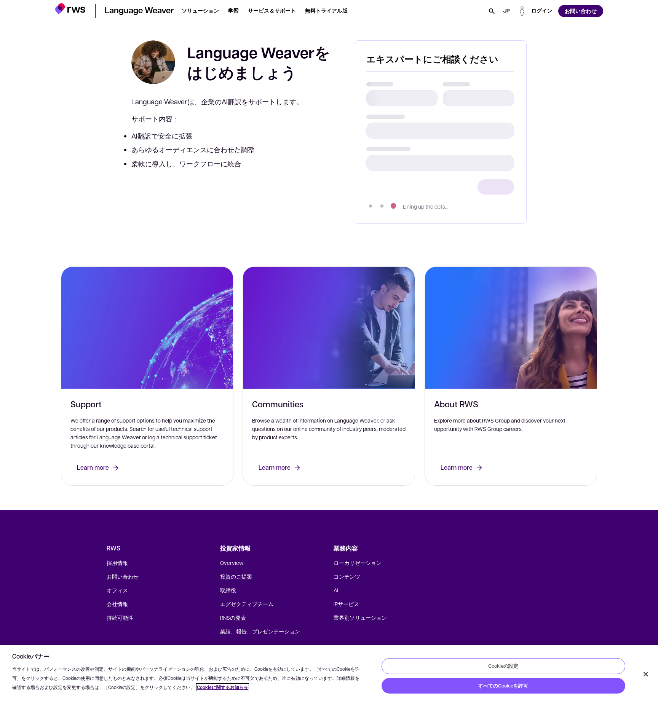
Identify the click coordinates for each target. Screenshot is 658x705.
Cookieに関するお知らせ (222, 687)
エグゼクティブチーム (246, 603)
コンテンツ (347, 576)
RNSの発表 (233, 617)
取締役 (228, 590)
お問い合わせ (123, 576)
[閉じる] (645, 674)
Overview (231, 562)
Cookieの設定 (503, 665)
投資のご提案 (236, 576)
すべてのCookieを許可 (503, 685)
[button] (70, 9)
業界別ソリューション (360, 617)
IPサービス (346, 603)
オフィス (117, 590)
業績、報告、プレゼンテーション (260, 631)
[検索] (491, 11)
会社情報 (117, 603)
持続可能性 (120, 617)
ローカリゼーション (358, 562)
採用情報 (117, 562)
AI (336, 590)
